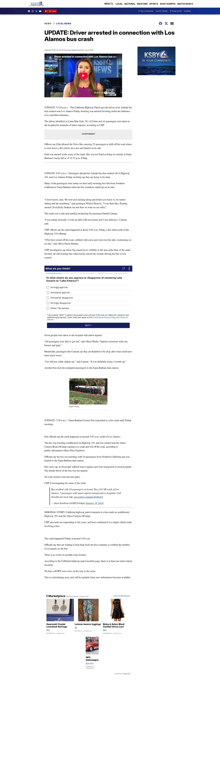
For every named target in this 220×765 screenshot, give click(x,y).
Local (119, 4)
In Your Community (146, 11)
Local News (63, 23)
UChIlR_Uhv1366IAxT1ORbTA (41, 11)
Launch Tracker (162, 11)
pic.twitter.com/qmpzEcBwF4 (88, 496)
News (47, 23)
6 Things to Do (176, 11)
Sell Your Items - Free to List (77, 596)
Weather (142, 4)
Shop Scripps (167, 4)
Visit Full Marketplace (122, 596)
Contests (187, 11)
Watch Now (184, 4)
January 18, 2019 (94, 503)
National (129, 4)
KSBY (37, 11)
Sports (153, 4)
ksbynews (29, 11)
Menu (107, 4)
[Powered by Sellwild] (126, 674)
